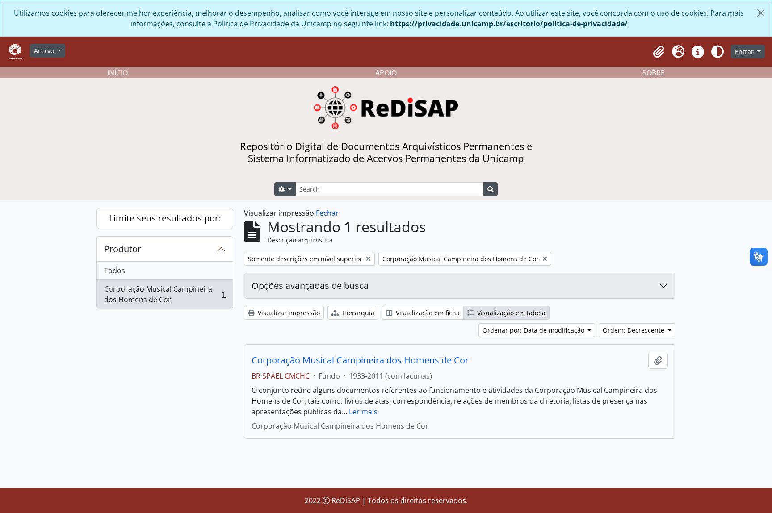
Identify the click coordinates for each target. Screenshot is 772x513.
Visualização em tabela (510, 313)
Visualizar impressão (288, 313)
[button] (658, 52)
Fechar (327, 213)
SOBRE (653, 73)
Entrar (745, 51)
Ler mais (363, 412)
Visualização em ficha (427, 313)
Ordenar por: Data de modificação (534, 330)
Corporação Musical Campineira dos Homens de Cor (165, 294)
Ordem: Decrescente (634, 330)
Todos (114, 270)
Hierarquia (357, 313)
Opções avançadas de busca (310, 285)
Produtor (122, 249)
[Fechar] (761, 12)
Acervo (45, 50)
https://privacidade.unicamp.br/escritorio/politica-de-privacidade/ (509, 24)
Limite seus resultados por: (165, 218)
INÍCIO (117, 73)
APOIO (386, 73)
